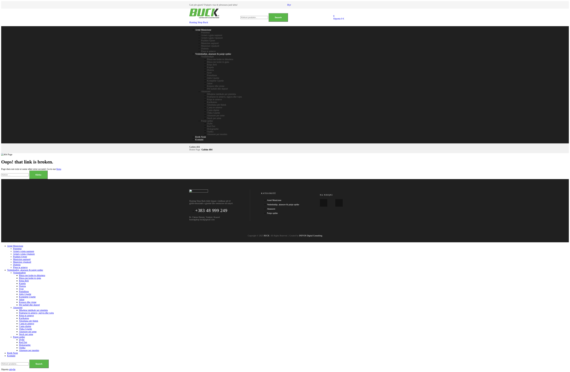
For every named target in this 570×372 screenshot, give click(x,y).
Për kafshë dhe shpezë (217, 88)
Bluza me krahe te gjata (218, 62)
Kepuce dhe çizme (215, 86)
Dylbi (209, 123)
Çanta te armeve (214, 107)
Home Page (194, 149)
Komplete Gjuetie (215, 80)
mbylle (12, 369)
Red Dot (211, 126)
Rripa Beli (212, 64)
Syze (209, 72)
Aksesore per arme (216, 115)
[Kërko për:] (15, 174)
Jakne (209, 83)
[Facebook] (323, 203)
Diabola (205, 48)
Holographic (213, 129)
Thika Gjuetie (213, 113)
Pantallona (212, 75)
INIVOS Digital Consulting (310, 236)
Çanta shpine (213, 110)
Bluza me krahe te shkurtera (220, 59)
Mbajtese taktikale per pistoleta (221, 94)
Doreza (210, 70)
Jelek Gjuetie (213, 78)
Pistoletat (205, 32)
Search (278, 17)
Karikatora (212, 102)
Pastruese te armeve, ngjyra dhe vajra (224, 96)
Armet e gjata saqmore (211, 35)
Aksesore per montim (217, 134)
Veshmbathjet (207, 56)
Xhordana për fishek (216, 105)
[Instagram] (339, 203)
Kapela (210, 67)
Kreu (58, 169)
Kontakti (199, 139)
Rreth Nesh (200, 137)
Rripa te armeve (214, 99)
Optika (210, 131)
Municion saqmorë (210, 43)
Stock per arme (214, 118)
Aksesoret (205, 91)
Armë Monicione (203, 30)
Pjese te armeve (208, 51)
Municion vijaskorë (210, 46)
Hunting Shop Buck (198, 22)
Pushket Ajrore (208, 40)
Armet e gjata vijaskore (212, 38)
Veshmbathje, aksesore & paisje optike (213, 54)
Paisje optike (207, 121)
